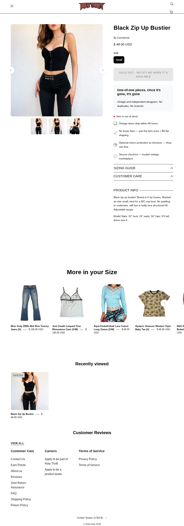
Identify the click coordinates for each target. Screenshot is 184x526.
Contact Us (18, 459)
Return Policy (19, 505)
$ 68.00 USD (163, 329)
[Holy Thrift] (92, 7)
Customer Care (128, 176)
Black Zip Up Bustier (22, 414)
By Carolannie (122, 37)
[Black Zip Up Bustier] (39, 126)
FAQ (14, 493)
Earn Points (18, 465)
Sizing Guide (124, 168)
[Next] (102, 70)
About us (16, 470)
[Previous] (10, 70)
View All (17, 443)
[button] (171, 4)
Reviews (16, 476)
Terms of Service (92, 451)
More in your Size (92, 272)
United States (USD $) (90, 517)
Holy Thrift (96, 524)
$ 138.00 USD (36, 329)
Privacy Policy (88, 459)
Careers (51, 451)
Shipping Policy (21, 499)
